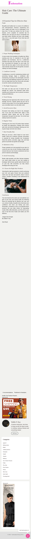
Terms (22, 534)
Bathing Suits (6, 445)
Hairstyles (23, 392)
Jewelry (4, 456)
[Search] (28, 3)
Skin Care (5, 471)
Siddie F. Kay (7, 218)
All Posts (15, 433)
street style (5, 474)
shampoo (16, 63)
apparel (4, 442)
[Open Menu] (2, 3)
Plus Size (5, 465)
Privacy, (19, 534)
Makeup (5, 458)
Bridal (4, 447)
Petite (4, 463)
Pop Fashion (6, 467)
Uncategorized (6, 476)
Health (4, 395)
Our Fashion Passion (11, 395)
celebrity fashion (6, 449)
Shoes (4, 469)
